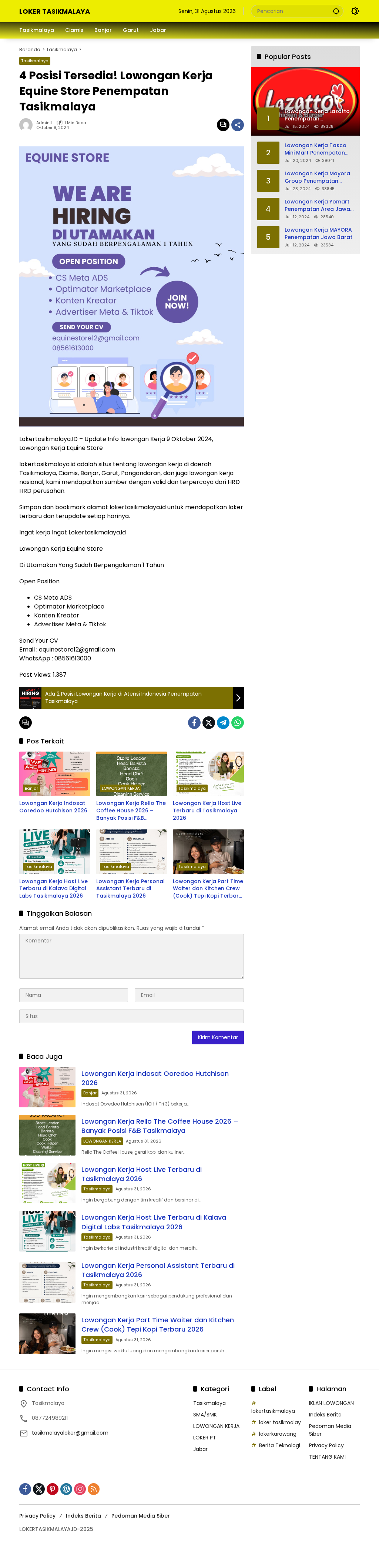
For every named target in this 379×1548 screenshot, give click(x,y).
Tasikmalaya (34, 61)
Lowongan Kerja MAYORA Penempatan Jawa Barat (318, 233)
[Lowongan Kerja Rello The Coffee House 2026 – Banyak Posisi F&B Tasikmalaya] (131, 774)
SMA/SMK (205, 1414)
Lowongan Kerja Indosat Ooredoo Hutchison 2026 (53, 807)
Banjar (31, 788)
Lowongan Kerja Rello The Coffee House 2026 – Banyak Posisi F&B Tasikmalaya (131, 811)
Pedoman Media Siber (140, 1515)
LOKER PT (204, 1437)
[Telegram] (223, 722)
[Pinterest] (52, 1489)
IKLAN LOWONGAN (331, 1403)
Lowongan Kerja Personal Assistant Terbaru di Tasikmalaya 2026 (130, 888)
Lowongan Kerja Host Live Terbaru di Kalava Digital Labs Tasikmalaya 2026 (53, 888)
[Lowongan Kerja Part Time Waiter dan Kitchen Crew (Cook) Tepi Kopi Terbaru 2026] (208, 851)
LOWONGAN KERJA (121, 788)
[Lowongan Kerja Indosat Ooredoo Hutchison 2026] (54, 774)
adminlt (44, 123)
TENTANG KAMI (327, 1457)
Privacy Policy (326, 1445)
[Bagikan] (237, 125)
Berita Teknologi (279, 1445)
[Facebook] (194, 722)
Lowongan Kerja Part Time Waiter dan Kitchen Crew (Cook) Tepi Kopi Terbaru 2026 (208, 889)
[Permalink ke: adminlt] (27, 125)
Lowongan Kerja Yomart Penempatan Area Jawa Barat (317, 205)
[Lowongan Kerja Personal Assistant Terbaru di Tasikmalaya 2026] (131, 851)
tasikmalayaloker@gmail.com (70, 1432)
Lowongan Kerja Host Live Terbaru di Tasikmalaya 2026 (207, 810)
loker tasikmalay (280, 1422)
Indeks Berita (325, 1414)
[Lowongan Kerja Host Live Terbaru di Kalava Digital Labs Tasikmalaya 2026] (54, 851)
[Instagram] (80, 1489)
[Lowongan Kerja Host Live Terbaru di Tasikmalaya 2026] (208, 774)
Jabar (200, 1449)
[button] (336, 11)
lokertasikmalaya (273, 1411)
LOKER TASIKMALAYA (54, 11)
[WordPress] (66, 1489)
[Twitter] (208, 722)
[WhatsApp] (237, 722)
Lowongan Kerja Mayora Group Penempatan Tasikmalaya (317, 177)
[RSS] (94, 1489)
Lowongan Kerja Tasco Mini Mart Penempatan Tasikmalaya (315, 149)
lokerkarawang (277, 1434)
